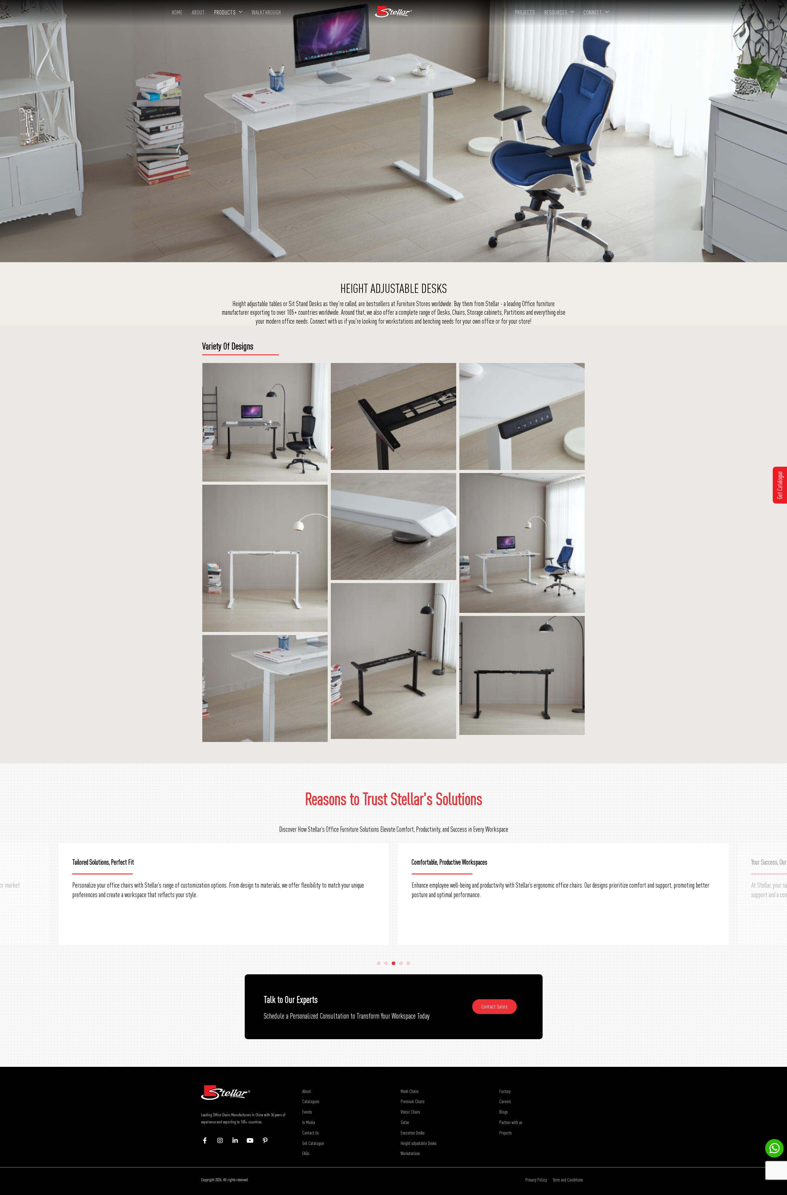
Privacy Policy (536, 1179)
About (198, 12)
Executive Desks (412, 1132)
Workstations (410, 1153)
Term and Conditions (568, 1179)
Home (177, 12)
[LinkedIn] (238, 1140)
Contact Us (310, 1132)
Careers (505, 1101)
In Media (308, 1122)
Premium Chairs (412, 1101)
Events (307, 1111)
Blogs (503, 1111)
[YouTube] (253, 1140)
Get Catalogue (313, 1143)
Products (225, 12)
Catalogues (310, 1101)
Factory (505, 1091)
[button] (379, 963)
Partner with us (510, 1122)
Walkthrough (266, 12)
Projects (525, 12)
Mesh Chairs (409, 1091)
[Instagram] (223, 1140)
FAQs (305, 1153)
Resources (556, 12)
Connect (592, 12)
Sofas (405, 1122)
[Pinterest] (268, 1140)
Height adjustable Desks (418, 1143)
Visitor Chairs (410, 1111)
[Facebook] (208, 1140)
